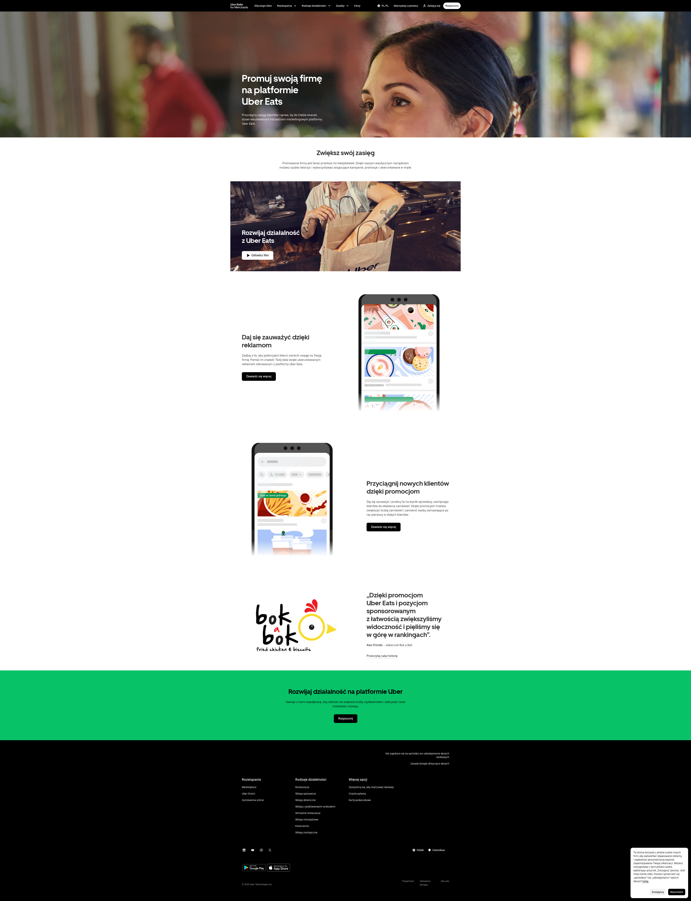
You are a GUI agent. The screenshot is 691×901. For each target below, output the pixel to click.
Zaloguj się (433, 5)
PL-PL (385, 5)
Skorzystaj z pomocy (406, 5)
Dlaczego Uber (263, 5)
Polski (420, 850)
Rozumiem (676, 892)
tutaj (645, 881)
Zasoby (340, 5)
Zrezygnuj (658, 892)
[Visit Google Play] (254, 868)
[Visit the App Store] (278, 868)
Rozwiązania (284, 5)
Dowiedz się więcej (258, 376)
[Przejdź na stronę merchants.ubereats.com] (239, 5)
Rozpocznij (452, 5)
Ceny (357, 5)
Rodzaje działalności (314, 5)
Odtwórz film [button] (260, 255)
